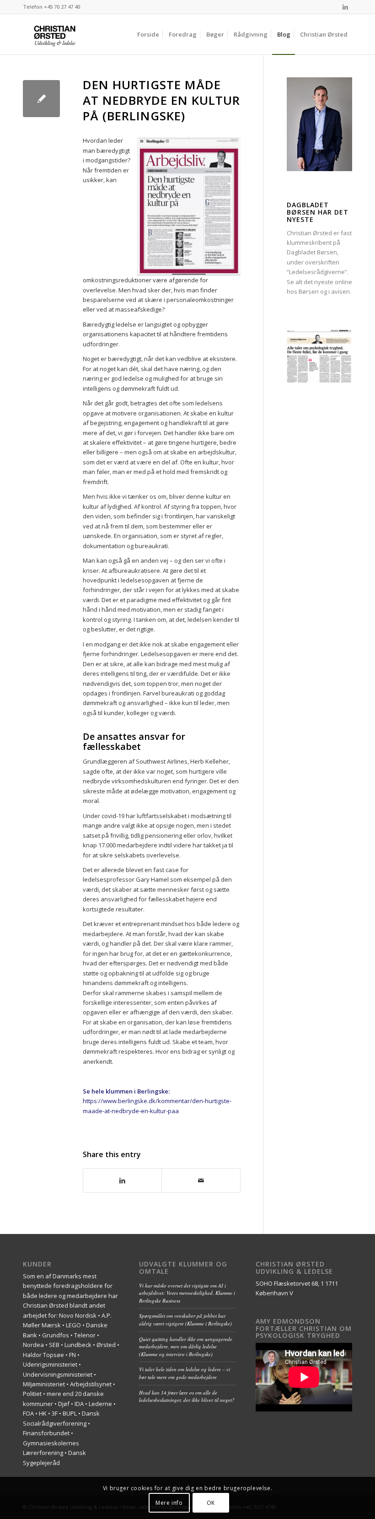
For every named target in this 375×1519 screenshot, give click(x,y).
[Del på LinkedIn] (122, 1180)
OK (211, 1503)
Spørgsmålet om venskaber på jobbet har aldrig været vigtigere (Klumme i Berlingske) (185, 1319)
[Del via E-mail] (201, 1180)
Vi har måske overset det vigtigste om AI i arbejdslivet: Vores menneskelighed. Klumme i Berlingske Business (187, 1293)
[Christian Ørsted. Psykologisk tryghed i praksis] (66, 34)
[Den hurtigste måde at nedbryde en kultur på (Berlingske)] (41, 98)
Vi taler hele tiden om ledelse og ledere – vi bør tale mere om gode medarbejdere (184, 1373)
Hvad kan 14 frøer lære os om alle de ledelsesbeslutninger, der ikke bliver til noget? (187, 1396)
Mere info (168, 1503)
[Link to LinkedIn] (345, 7)
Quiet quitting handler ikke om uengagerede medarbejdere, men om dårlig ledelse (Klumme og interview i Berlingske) (185, 1346)
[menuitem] (148, 34)
